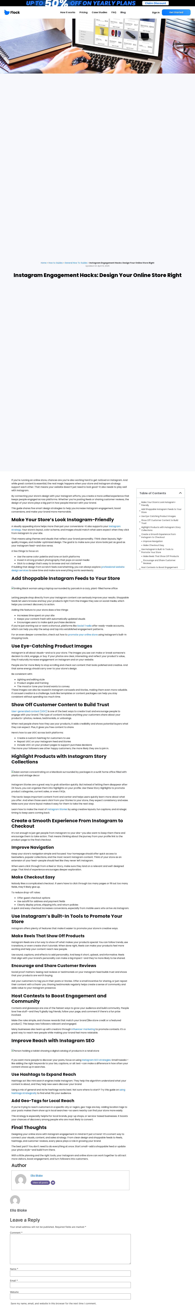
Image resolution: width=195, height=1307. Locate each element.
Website (14, 1292)
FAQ (113, 12)
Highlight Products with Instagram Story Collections (161, 529)
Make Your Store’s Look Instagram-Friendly (158, 504)
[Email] (53, 1183)
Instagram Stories (57, 809)
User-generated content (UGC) (29, 711)
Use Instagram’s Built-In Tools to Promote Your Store (157, 551)
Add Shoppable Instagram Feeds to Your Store (161, 511)
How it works (67, 12)
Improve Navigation (153, 541)
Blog (123, 12)
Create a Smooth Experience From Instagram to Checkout (158, 536)
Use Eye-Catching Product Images (158, 516)
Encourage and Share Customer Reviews (159, 562)
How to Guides (56, 263)
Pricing (84, 12)
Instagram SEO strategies (96, 1060)
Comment (16, 1232)
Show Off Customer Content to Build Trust (159, 522)
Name (14, 1269)
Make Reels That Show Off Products (161, 556)
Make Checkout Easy (153, 545)
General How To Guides (76, 263)
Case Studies (99, 12)
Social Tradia (84, 625)
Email (14, 1280)
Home (44, 263)
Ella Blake (37, 1176)
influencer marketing (83, 1029)
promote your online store (83, 634)
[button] (180, 493)
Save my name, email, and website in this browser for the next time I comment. (53, 1303)
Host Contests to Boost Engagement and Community (159, 569)
